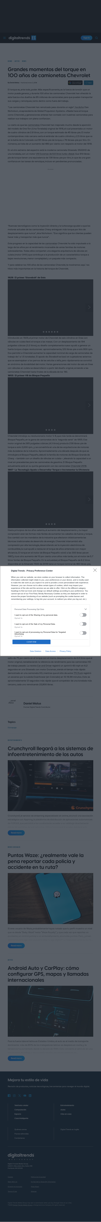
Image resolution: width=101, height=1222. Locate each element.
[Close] (95, 570)
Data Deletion (35, 651)
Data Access (50, 651)
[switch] (83, 615)
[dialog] (50, 611)
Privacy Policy (65, 651)
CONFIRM (31, 642)
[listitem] (50, 609)
